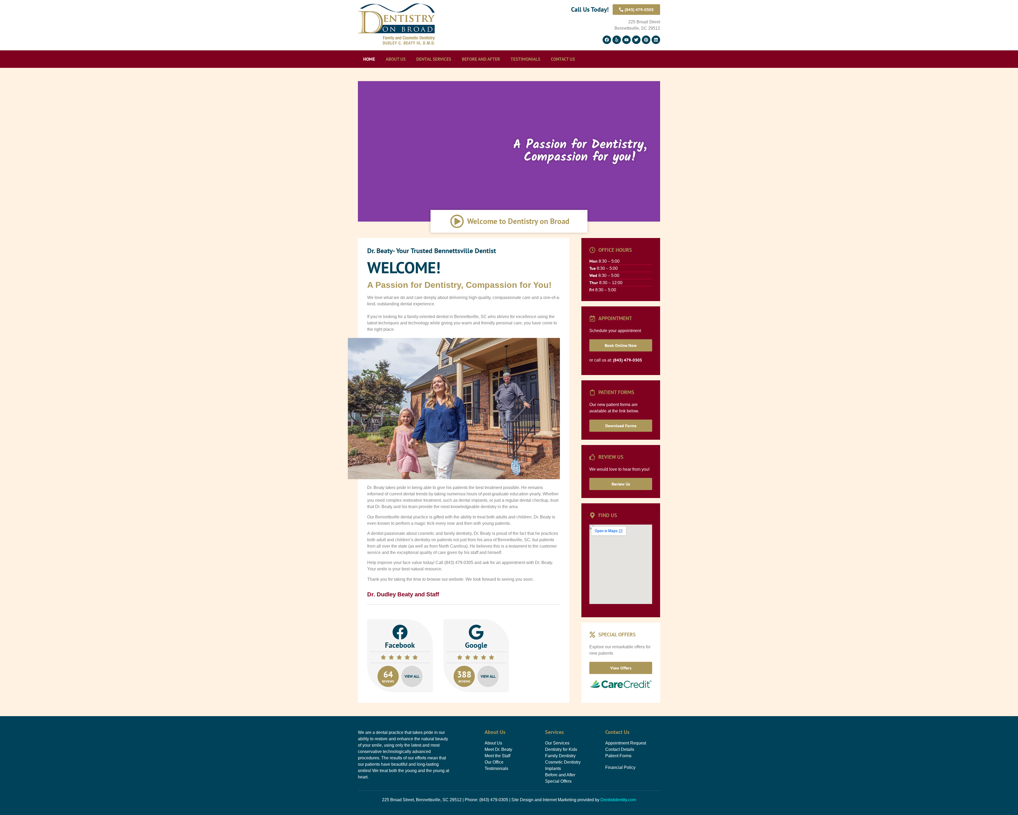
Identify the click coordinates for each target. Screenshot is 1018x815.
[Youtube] (626, 40)
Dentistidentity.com (618, 800)
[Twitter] (636, 40)
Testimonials (525, 59)
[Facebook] (607, 40)
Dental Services (433, 59)
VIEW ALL (412, 676)
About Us (396, 59)
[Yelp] (616, 40)
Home (369, 59)
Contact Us (563, 59)
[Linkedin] (656, 40)
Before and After (481, 59)
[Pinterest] (646, 40)
